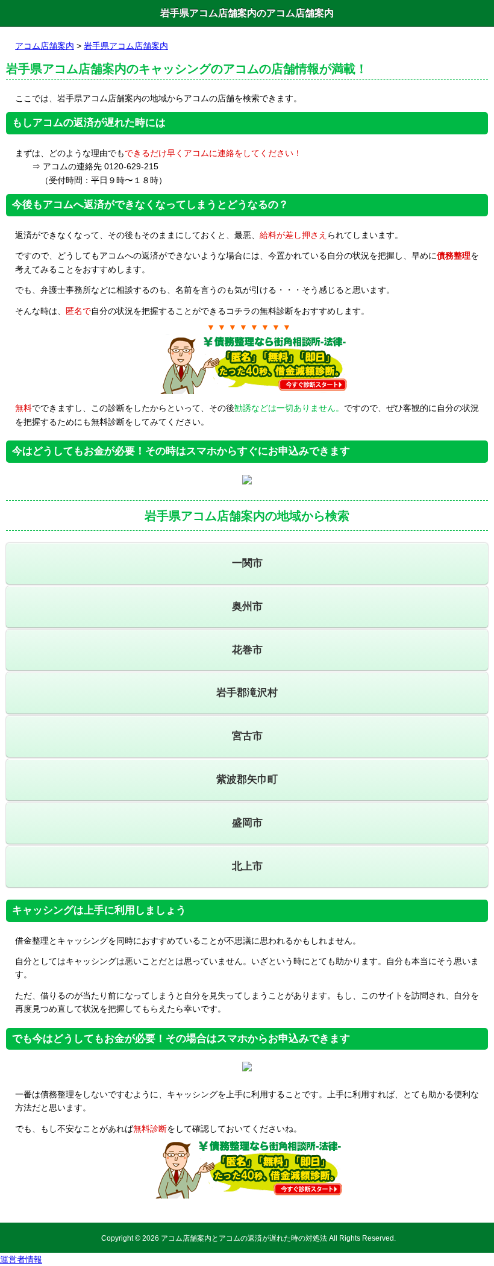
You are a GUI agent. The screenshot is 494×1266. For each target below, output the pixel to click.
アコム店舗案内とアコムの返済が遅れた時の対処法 (244, 1238)
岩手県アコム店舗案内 (126, 46)
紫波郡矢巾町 (247, 779)
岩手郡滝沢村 (247, 692)
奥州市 (247, 606)
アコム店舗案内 (44, 46)
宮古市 (247, 736)
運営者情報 (21, 1259)
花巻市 (247, 650)
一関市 (247, 563)
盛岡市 (247, 823)
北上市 (247, 866)
